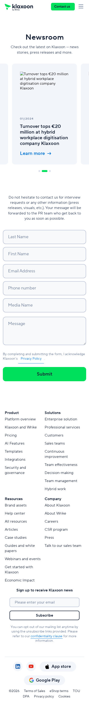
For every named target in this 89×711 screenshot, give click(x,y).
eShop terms (59, 691)
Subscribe (44, 615)
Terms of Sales (34, 691)
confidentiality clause (46, 636)
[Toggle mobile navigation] (82, 6)
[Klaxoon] (19, 6)
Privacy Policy (31, 359)
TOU (76, 691)
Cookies (64, 696)
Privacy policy (44, 696)
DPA (26, 696)
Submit (44, 374)
